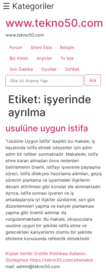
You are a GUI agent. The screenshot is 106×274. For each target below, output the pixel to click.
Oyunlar (49, 69)
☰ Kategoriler (28, 6)
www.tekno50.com (54, 23)
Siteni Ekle (41, 47)
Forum (16, 47)
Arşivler (44, 58)
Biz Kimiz (19, 58)
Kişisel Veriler (19, 253)
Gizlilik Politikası (51, 253)
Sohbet (72, 69)
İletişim (67, 47)
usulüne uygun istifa (46, 128)
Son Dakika (21, 69)
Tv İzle (67, 58)
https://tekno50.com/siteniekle (61, 260)
